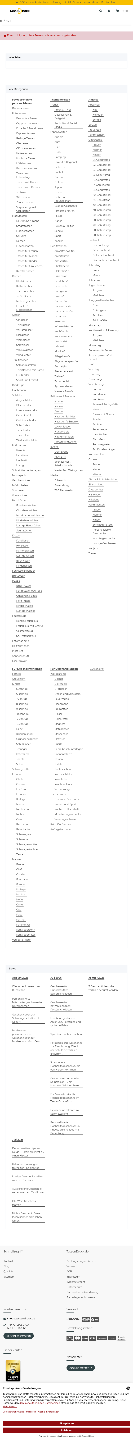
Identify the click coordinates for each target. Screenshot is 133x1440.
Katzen (59, 406)
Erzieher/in (61, 276)
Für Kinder (22, 375)
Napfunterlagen (64, 436)
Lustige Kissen (25, 555)
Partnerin (22, 824)
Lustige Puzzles (25, 610)
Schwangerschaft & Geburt (100, 357)
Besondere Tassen (27, 118)
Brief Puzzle (23, 585)
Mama (20, 804)
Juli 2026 (56, 977)
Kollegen (98, 114)
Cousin (20, 874)
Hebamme (61, 316)
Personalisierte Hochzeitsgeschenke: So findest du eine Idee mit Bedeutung (65, 1128)
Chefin (20, 779)
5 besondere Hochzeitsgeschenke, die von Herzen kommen (65, 1066)
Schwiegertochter (27, 849)
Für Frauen (99, 389)
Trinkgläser (23, 324)
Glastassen (22, 143)
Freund (20, 884)
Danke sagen (96, 379)
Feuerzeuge (19, 615)
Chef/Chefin (62, 266)
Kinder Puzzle (24, 605)
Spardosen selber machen (66, 1034)
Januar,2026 (96, 977)
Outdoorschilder (26, 420)
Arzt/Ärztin (61, 261)
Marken (54, 475)
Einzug (92, 124)
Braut (96, 305)
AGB (69, 1271)
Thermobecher (25, 291)
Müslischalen (20, 485)
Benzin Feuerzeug (27, 620)
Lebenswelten (58, 132)
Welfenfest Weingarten (69, 470)
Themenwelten (59, 794)
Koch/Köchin (62, 331)
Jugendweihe (96, 285)
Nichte (20, 814)
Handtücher (19, 500)
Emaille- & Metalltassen (30, 128)
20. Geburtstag (102, 195)
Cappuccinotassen (27, 123)
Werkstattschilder (27, 440)
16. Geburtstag (101, 179)
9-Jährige (22, 708)
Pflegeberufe (62, 356)
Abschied (94, 104)
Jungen (97, 290)
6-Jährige (22, 693)
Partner (20, 919)
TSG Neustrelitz (64, 490)
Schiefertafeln (24, 425)
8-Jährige (22, 703)
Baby (19, 729)
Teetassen (22, 192)
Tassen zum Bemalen (29, 187)
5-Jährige (22, 688)
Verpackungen (63, 789)
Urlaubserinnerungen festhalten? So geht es (25, 1166)
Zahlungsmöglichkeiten (80, 1261)
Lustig (20, 465)
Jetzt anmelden (79, 1367)
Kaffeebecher (24, 286)
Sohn (19, 764)
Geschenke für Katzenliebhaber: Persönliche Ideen (61, 1006)
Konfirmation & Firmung (103, 330)
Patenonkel (23, 924)
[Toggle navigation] (5, 11)
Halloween (94, 494)
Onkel (19, 904)
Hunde (59, 401)
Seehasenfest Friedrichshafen (64, 463)
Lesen (58, 192)
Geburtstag (95, 139)
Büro (58, 152)
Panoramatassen (26, 168)
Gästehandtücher (26, 510)
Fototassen (19, 113)
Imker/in (60, 321)
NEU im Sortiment (27, 220)
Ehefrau (21, 789)
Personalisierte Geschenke (102, 531)
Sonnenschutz (20, 656)
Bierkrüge (18, 385)
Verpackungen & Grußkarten (26, 209)
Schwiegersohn (25, 929)
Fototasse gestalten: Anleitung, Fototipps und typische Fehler (65, 1022)
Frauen (97, 144)
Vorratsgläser (24, 329)
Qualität (8, 1271)
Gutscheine (97, 668)
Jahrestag (94, 265)
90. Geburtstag (102, 235)
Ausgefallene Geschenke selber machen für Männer (28, 1190)
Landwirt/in (61, 341)
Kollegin (21, 799)
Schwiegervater (25, 934)
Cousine (21, 784)
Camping (60, 157)
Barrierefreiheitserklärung (82, 1292)
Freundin (21, 794)
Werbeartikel (58, 673)
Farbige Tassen (25, 138)
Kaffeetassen (24, 153)
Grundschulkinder (27, 739)
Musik (58, 215)
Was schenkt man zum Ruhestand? (26, 988)
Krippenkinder (24, 734)
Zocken (59, 241)
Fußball (59, 172)
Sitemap (8, 1276)
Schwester (22, 839)
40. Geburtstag (102, 210)
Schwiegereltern (103, 524)
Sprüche (21, 236)
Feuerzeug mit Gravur (29, 625)
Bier (57, 147)
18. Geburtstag (101, 190)
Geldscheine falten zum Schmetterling (64, 1112)
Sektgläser (22, 345)
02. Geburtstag (102, 164)
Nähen (58, 220)
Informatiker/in (64, 326)
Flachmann (19, 390)
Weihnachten (96, 504)
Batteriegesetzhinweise (80, 1297)
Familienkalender (26, 410)
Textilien (98, 315)
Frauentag (94, 129)
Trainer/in (60, 376)
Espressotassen (25, 133)
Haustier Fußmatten (67, 421)
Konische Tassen (26, 158)
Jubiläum (94, 280)
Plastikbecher (24, 281)
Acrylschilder (24, 400)
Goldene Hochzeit (103, 255)
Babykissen (23, 560)
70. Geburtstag (102, 225)
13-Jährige (22, 724)
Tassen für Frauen (27, 251)
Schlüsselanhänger (23, 570)
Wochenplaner (63, 784)
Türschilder (23, 435)
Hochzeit (21, 460)
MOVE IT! (60, 456)
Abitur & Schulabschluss (103, 479)
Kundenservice (63, 336)
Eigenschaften (25, 246)
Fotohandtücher (26, 505)
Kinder (97, 154)
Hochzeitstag (101, 245)
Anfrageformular (60, 829)
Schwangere (23, 834)
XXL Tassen (23, 197)
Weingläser (23, 339)
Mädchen (98, 295)
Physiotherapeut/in (66, 361)
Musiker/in (61, 351)
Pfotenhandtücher (66, 441)
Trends (54, 104)
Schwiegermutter (27, 844)
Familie (20, 450)
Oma (19, 819)
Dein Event (61, 451)
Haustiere (22, 455)
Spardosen (18, 490)
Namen (20, 241)
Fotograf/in (61, 291)
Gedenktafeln (24, 415)
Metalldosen (62, 729)
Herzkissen (22, 545)
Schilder (17, 395)
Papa (19, 914)
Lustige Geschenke (66, 205)
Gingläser (22, 319)
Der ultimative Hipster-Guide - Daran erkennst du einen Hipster (28, 1152)
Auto (57, 142)
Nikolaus (93, 499)
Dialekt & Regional (66, 162)
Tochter (20, 759)
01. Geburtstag (101, 159)
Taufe (91, 364)
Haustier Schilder (65, 416)
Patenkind (22, 754)
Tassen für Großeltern (29, 266)
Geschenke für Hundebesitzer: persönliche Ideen (61, 990)
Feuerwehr (61, 286)
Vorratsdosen (20, 495)
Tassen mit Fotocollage (23, 175)
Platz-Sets (99, 439)
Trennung (94, 374)
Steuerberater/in (64, 371)
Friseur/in (60, 296)
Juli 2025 (17, 1139)
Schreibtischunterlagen (26, 470)
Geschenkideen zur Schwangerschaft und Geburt (25, 1018)
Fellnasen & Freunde (62, 396)
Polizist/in (60, 366)
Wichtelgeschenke (104, 538)
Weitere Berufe (64, 391)
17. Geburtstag (101, 184)
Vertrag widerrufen (18, 1335)
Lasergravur (19, 661)
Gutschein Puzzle (26, 595)
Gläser (16, 314)
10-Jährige (22, 714)
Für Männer (100, 394)
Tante (19, 854)
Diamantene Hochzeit (106, 260)
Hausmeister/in (64, 311)
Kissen (16, 535)
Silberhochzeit (101, 250)
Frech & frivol (63, 109)
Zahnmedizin (62, 381)
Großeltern (18, 678)
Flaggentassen (25, 231)
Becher (16, 276)
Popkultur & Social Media (66, 125)
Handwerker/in (63, 306)
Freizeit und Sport (65, 804)
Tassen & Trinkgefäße (105, 404)
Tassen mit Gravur (27, 182)
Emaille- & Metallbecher (24, 308)
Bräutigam (99, 310)
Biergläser (22, 334)
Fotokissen (22, 540)
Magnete (60, 724)
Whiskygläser (24, 350)
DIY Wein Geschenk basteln (24, 1203)
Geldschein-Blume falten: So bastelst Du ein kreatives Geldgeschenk (65, 1082)
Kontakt (8, 1261)
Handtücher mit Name (30, 515)
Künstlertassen (25, 271)
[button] (100, 11)
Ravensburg (62, 485)
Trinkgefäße (100, 320)
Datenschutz (74, 1287)
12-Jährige (22, 719)
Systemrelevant (64, 386)
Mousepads (19, 475)
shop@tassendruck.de (21, 1318)
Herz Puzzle (23, 600)
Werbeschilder (63, 774)
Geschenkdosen (21, 480)
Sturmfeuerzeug (26, 635)
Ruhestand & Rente (100, 350)
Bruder (20, 864)
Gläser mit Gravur (103, 414)
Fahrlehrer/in (62, 281)
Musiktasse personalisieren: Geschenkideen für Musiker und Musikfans (26, 1036)
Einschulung (96, 484)
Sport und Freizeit (27, 380)
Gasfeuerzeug (24, 630)
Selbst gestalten (26, 365)
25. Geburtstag (101, 200)
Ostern (92, 459)
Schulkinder (23, 744)
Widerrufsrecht (75, 1281)
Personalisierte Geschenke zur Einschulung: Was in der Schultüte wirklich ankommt (66, 1048)
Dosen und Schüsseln (68, 693)
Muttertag (94, 345)
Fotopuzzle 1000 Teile (29, 590)
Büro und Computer (67, 799)
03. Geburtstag (102, 169)
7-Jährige (21, 698)
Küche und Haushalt (67, 809)
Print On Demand (61, 824)
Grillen (59, 182)
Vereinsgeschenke (65, 819)
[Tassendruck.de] (20, 11)
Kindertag (94, 325)
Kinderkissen (24, 565)
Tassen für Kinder (26, 261)
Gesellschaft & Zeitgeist (63, 116)
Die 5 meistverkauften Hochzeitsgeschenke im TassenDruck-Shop (64, 1098)
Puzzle (16, 580)
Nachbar (21, 894)
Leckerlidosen (63, 426)
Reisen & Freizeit (64, 225)
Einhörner (60, 167)
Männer (97, 149)
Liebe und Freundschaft (63, 199)
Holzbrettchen (20, 646)
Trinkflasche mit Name (30, 370)
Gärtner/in (61, 301)
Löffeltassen (23, 163)
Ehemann (22, 879)
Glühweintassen (26, 148)
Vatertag (93, 369)
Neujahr (93, 548)
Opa (18, 909)
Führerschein (96, 134)
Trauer (92, 553)
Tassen (59, 759)
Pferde (59, 411)
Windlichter (23, 355)
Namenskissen (25, 550)
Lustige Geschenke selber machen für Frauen (27, 1178)
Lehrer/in (60, 346)
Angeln (59, 137)
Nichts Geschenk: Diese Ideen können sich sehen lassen (27, 1217)
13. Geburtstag (101, 174)
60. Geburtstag (102, 220)
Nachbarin (22, 809)
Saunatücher (24, 530)
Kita (95, 109)
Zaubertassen (24, 202)
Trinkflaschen (20, 360)
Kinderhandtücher (27, 520)
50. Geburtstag (102, 215)
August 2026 (20, 977)
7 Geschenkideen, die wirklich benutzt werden (103, 988)
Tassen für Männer (27, 256)
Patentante (23, 829)
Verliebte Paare (21, 939)
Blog (6, 1266)
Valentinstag (96, 384)
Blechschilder (24, 405)
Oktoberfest (95, 489)
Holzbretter (61, 719)
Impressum (73, 1276)
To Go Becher (24, 296)
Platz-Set (17, 651)
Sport (58, 236)
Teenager (21, 749)
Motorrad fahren (64, 210)
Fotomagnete (20, 640)
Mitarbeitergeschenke (68, 814)
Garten (59, 177)
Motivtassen (19, 215)
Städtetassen (24, 225)
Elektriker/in (62, 271)
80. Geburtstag (102, 230)
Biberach (60, 480)
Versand (71, 1266)
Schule (59, 231)
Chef (19, 869)
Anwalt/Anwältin (64, 251)
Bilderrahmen (20, 108)
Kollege (20, 889)
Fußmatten (19, 445)
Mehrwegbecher (26, 301)
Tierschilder (23, 430)
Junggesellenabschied (101, 300)
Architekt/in (62, 256)
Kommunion (96, 454)
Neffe (19, 899)
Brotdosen (18, 575)
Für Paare (98, 399)
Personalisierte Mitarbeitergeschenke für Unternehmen (27, 1002)
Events (54, 446)
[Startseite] (1, 21)
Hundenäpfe (62, 431)
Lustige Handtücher (28, 525)
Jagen (58, 187)
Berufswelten (58, 246)
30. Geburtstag (102, 205)
